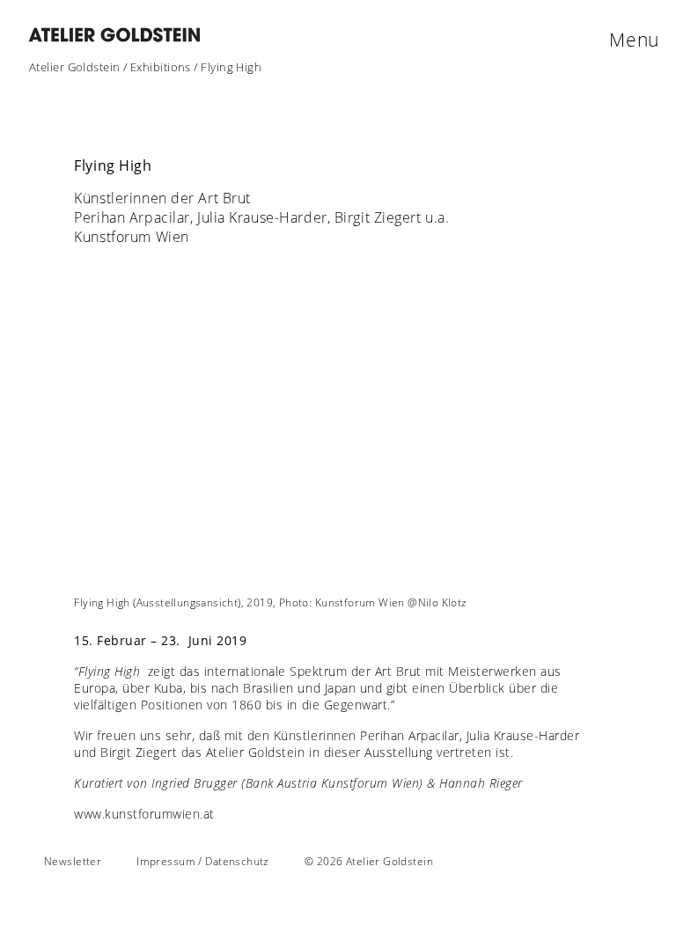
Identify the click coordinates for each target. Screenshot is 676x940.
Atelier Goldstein (75, 67)
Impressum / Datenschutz (202, 861)
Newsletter (72, 861)
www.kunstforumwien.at (144, 813)
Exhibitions (160, 67)
